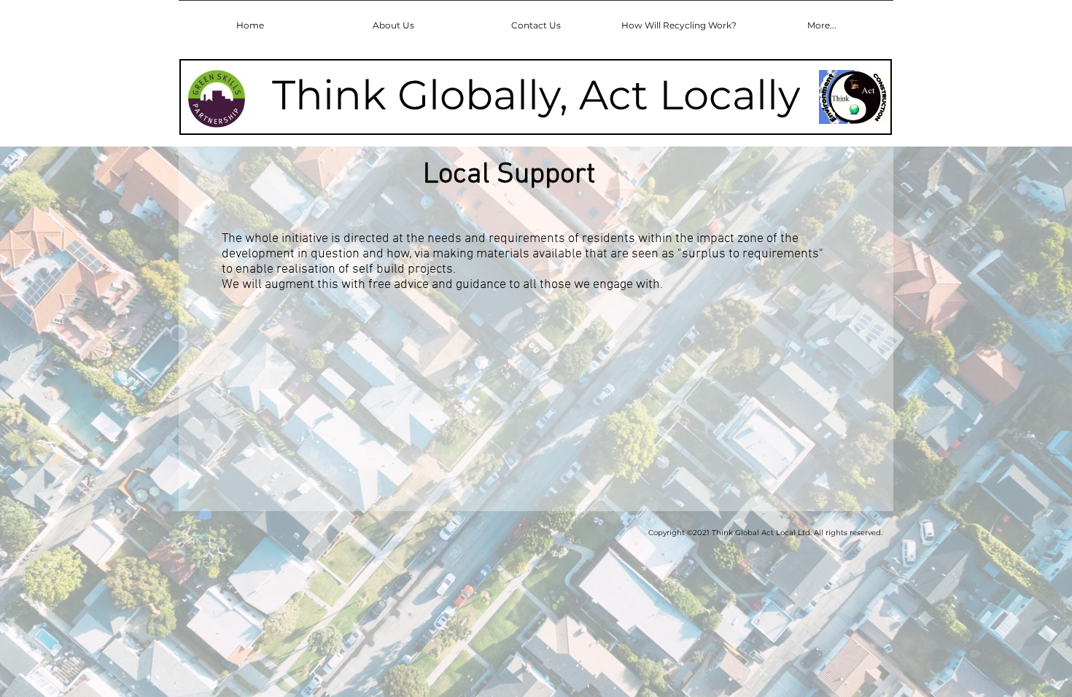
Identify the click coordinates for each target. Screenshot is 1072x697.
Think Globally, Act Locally (536, 95)
